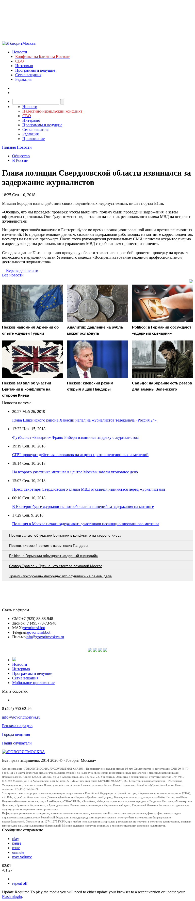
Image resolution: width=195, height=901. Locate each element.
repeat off (19, 883)
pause (16, 843)
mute (16, 848)
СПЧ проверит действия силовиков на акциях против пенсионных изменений (80, 455)
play (15, 838)
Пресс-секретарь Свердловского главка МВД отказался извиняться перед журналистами (88, 489)
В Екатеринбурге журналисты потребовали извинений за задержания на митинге (83, 506)
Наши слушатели (17, 743)
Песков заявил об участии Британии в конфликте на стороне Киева (65, 535)
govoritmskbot (33, 628)
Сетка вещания (28, 75)
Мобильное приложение (33, 682)
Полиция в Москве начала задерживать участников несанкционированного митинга (85, 524)
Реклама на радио (17, 726)
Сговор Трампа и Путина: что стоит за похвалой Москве (55, 566)
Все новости (13, 275)
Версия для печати (22, 270)
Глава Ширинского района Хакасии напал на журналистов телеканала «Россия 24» (84, 420)
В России (20, 160)
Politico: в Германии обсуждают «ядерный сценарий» (53, 556)
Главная (9, 147)
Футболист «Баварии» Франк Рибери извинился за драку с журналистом (75, 437)
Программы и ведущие (35, 70)
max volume (22, 857)
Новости (19, 52)
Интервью (24, 66)
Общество (21, 156)
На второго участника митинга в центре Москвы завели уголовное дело (75, 472)
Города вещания (16, 734)
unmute (18, 852)
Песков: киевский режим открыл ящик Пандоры (48, 545)
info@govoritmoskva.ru (45, 637)
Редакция (23, 79)
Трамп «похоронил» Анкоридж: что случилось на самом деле (60, 576)
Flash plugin (12, 896)
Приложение (33, 138)
